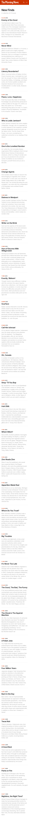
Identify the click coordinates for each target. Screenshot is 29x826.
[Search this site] (24, 2)
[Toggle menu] (27, 2)
